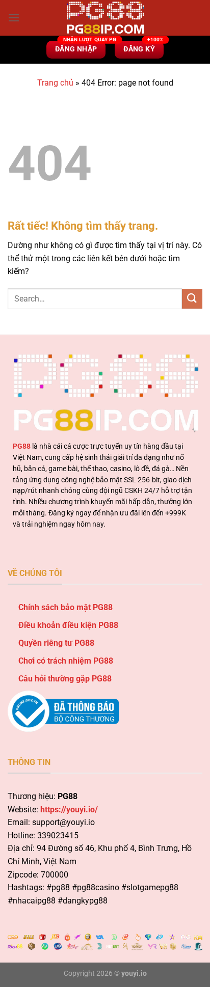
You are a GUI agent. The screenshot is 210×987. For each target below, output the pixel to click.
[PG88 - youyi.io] (105, 18)
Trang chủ (55, 83)
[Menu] (14, 17)
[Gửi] (192, 299)
